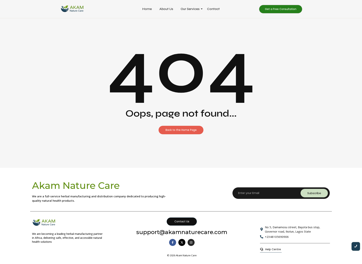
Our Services (190, 9)
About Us (166, 9)
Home (147, 9)
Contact (213, 9)
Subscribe (314, 193)
